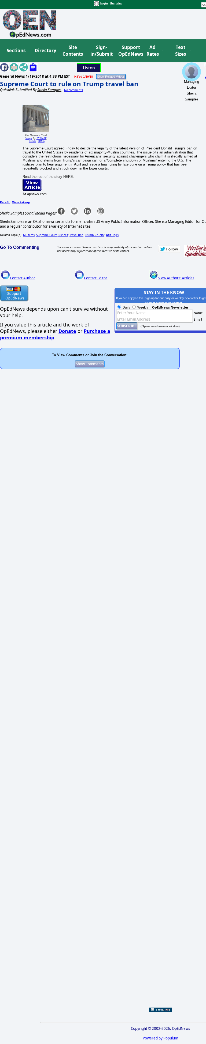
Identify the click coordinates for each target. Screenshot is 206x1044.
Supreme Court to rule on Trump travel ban (69, 83)
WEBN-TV (41, 138)
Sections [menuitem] (16, 50)
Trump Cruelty (94, 235)
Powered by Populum (160, 1038)
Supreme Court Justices (52, 235)
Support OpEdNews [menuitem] (128, 50)
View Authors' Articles (176, 278)
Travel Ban (76, 235)
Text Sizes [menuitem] (180, 50)
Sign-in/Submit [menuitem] (100, 50)
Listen (89, 68)
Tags (112, 235)
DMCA (41, 141)
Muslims (29, 235)
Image (28, 138)
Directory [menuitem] (45, 50)
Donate (67, 331)
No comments (73, 90)
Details (32, 141)
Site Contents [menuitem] (72, 50)
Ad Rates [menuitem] (152, 50)
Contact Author (22, 278)
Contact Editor (95, 278)
